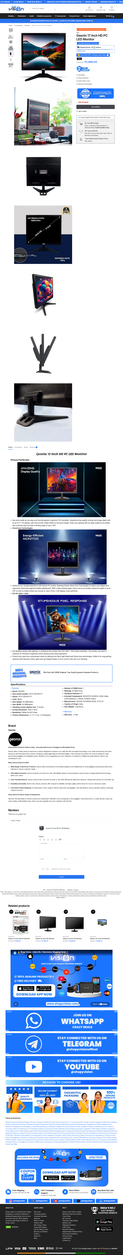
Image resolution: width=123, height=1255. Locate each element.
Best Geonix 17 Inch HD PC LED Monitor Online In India (20, 892)
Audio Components (96, 1126)
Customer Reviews (40, 1216)
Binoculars (40, 1142)
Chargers (80, 1129)
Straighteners (16, 1137)
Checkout (112, 10)
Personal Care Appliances (95, 1135)
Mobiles (8, 1122)
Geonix (38, 784)
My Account (89, 10)
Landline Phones (48, 1122)
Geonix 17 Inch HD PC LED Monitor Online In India (39, 895)
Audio (93, 1122)
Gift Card (37, 1212)
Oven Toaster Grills (46, 1140)
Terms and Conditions (70, 1234)
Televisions (59, 1122)
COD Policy (66, 1227)
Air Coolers (74, 1137)
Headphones (91, 1124)
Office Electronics (73, 1135)
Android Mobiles (18, 1122)
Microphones (70, 1126)
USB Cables (96, 1129)
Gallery (10, 447)
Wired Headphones (104, 1124)
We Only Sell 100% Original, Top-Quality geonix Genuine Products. (71, 672)
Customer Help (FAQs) (70, 1221)
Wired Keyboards (90, 1131)
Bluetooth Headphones (13, 1126)
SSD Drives (43, 1133)
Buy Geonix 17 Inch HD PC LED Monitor (74, 892)
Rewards (37, 1218)
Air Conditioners (63, 1137)
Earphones (44, 1124)
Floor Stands (108, 1126)
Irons (95, 1140)
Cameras (35, 1133)
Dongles (79, 1133)
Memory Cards (97, 1133)
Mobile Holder (98, 1142)
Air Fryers (35, 1140)
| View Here (88, 43)
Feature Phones (30, 1122)
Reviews (33, 447)
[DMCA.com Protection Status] (19, 1227)
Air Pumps (102, 1140)
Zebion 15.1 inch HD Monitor (100, 938)
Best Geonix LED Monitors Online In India (50, 892)
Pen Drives (87, 1133)
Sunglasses (59, 1131)
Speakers (99, 1122)
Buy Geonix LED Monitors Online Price (70, 893)
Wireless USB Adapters (23, 1135)
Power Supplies (48, 1135)
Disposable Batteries (61, 1142)
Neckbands (82, 1124)
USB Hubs (9, 1135)
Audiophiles (27, 1126)
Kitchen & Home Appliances (47, 1137)
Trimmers (108, 1135)
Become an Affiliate (40, 1231)
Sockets (65, 1133)
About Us (37, 1236)
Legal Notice (66, 1238)
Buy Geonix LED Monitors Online (24, 893)
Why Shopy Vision (40, 1225)
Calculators (49, 1142)
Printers (106, 1133)
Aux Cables (20, 1131)
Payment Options (68, 1229)
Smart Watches (59, 1129)
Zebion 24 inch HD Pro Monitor (19, 938)
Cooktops (27, 1140)
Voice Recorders (11, 1129)
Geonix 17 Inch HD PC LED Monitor (61, 454)
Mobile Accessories (46, 1129)
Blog (35, 1238)
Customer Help (101, 10)
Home (10, 25)
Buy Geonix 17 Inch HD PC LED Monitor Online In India (102, 892)
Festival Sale (38, 1223)
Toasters (9, 1142)
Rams (50, 1133)
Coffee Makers (112, 1140)
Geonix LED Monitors (61, 895)
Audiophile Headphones (56, 1126)
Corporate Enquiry (40, 1227)
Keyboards (79, 1131)
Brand (26, 447)
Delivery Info (66, 1223)
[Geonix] (61, 739)
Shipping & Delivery (69, 1225)
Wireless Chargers (107, 1129)
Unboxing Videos (40, 1214)
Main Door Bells (12, 1144)
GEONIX (21, 691)
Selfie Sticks (38, 1131)
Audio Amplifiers (82, 1126)
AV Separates (33, 1129)
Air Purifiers (107, 1137)
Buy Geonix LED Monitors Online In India (47, 893)
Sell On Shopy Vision (41, 1229)
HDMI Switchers (75, 1142)
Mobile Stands (49, 1131)
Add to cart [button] (20, 945)
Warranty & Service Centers (71, 1214)
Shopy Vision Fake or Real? (71, 1212)
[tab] (11, 447)
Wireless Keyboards (104, 1131)
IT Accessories (18, 25)
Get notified (95, 107)
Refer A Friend (39, 1221)
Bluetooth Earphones (70, 1124)
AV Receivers (22, 1129)
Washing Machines (111, 1142)
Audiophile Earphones (39, 1126)
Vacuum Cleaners (96, 1137)
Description (18, 447)
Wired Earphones (55, 1124)
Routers (72, 1133)
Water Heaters (17, 1140)
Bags (82, 1135)
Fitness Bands (70, 1129)
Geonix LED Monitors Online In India (95, 895)
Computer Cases (60, 1135)
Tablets (39, 1122)
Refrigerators (84, 1137)
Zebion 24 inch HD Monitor (72, 938)
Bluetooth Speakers (110, 1122)
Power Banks (10, 1131)
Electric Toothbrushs (29, 1137)
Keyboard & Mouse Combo (15, 1133)
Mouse (114, 1131)
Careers (36, 1234)
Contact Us (66, 1240)
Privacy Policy (67, 1236)
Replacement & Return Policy (72, 1231)
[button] (110, 16)
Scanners (113, 1133)
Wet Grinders (76, 1140)
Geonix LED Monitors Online (76, 895)
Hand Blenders (87, 1140)
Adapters (87, 1129)
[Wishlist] (30, 912)
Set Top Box (85, 1122)
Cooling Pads (36, 1135)
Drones (27, 1133)
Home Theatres (11, 1124)
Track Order (66, 1216)
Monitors (27, 25)
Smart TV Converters (72, 1122)
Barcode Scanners (29, 1142)
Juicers (56, 1140)
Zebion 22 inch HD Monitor (45, 938)
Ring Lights (29, 1131)
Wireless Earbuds (33, 1124)
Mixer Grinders (66, 1140)
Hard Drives (57, 1133)
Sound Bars (22, 1124)
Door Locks (18, 1142)
